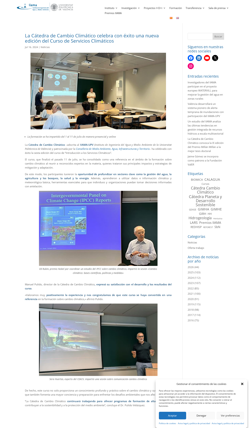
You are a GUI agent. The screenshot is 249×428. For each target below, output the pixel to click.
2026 (191, 267)
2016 (191, 320)
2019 (191, 304)
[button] (242, 384)
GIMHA (203, 209)
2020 (191, 299)
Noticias (45, 47)
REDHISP (196, 227)
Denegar (201, 415)
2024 (191, 277)
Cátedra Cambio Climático (205, 190)
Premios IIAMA (113, 13)
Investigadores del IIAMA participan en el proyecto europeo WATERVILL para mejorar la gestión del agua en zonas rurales (205, 90)
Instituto (109, 8)
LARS (194, 223)
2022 (191, 288)
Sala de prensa (217, 8)
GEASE (192, 209)
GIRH (202, 214)
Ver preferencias (230, 415)
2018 (191, 309)
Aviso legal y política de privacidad (194, 423)
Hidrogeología (200, 218)
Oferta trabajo (196, 247)
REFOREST (208, 227)
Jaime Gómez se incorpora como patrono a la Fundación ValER (205, 160)
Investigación (129, 8)
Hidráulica (217, 218)
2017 (191, 315)
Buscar (218, 36)
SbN (217, 227)
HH (210, 214)
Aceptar (172, 415)
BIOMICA (197, 180)
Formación (175, 8)
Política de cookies (167, 423)
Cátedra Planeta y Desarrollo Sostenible (205, 201)
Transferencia (193, 8)
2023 (191, 283)
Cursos (205, 183)
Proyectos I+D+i (153, 8)
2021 (191, 293)
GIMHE (216, 209)
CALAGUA (212, 179)
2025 (191, 272)
